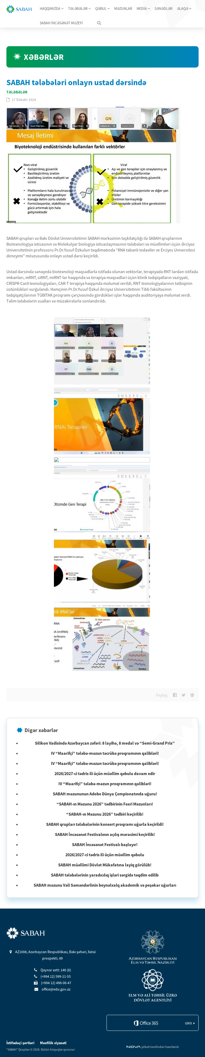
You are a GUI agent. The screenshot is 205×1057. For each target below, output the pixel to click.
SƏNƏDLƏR (163, 8)
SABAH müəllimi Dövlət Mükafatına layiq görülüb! (104, 864)
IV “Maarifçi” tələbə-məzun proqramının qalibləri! (104, 783)
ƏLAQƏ (183, 8)
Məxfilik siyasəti (53, 1042)
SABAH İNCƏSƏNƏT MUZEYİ (61, 23)
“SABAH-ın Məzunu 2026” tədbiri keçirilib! (104, 814)
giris (188, 1023)
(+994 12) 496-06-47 (55, 982)
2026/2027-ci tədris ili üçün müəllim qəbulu (104, 854)
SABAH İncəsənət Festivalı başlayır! (104, 844)
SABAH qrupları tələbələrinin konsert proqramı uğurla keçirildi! (105, 824)
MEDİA (142, 8)
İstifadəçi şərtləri (20, 1042)
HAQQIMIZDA (50, 8)
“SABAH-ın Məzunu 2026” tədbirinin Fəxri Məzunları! (105, 804)
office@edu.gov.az (55, 989)
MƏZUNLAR (123, 8)
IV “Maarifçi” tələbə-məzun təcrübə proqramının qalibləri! (105, 753)
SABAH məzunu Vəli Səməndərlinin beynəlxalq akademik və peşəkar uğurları (105, 885)
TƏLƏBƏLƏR (78, 8)
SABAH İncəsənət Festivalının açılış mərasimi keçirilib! (105, 834)
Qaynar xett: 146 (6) (55, 970)
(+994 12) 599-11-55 (55, 976)
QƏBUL (101, 8)
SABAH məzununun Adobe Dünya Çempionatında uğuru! (105, 793)
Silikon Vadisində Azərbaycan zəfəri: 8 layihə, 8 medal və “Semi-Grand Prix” (105, 743)
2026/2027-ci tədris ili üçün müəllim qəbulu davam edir (104, 773)
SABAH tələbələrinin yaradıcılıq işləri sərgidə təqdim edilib (105, 875)
